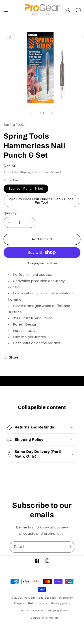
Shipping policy (57, 610)
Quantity (10, 213)
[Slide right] (52, 113)
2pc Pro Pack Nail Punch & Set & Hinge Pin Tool (41, 201)
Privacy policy (60, 603)
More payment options (42, 263)
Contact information (44, 618)
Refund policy (37, 603)
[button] (6, 10)
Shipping (26, 172)
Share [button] (13, 357)
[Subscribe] (70, 546)
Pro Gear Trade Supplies (39, 598)
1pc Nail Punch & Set (26, 188)
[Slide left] (32, 113)
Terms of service (32, 610)
